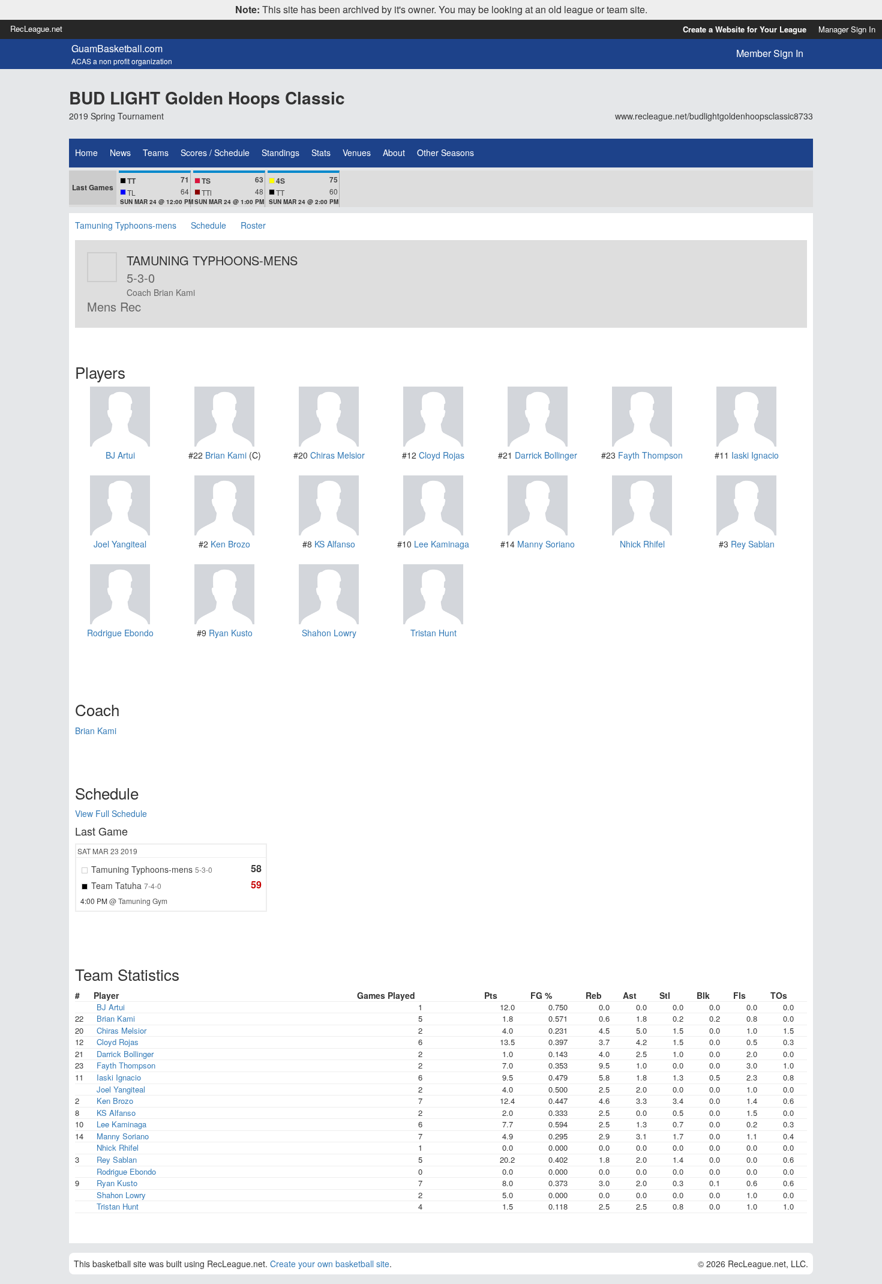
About (394, 152)
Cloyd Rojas (441, 455)
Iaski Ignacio (755, 455)
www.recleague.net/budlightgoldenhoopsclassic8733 (714, 116)
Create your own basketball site (329, 1264)
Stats (321, 152)
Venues (357, 152)
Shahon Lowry (329, 633)
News (120, 152)
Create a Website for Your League (744, 29)
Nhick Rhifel (642, 544)
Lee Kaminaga (441, 544)
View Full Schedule (111, 813)
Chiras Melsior (337, 455)
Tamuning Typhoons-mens (125, 225)
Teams (156, 152)
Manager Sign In (846, 29)
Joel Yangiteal (120, 544)
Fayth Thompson (650, 455)
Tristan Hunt (433, 633)
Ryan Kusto (231, 633)
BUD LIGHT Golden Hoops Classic (207, 97)
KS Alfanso (334, 544)
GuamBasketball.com (117, 48)
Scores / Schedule (215, 152)
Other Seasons (445, 152)
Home (86, 152)
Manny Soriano (546, 544)
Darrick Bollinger (546, 455)
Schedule (208, 225)
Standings (280, 152)
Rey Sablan (753, 544)
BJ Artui (120, 455)
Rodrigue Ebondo (120, 633)
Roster (253, 225)
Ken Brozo (230, 544)
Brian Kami (226, 455)
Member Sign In (769, 53)
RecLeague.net (36, 28)
